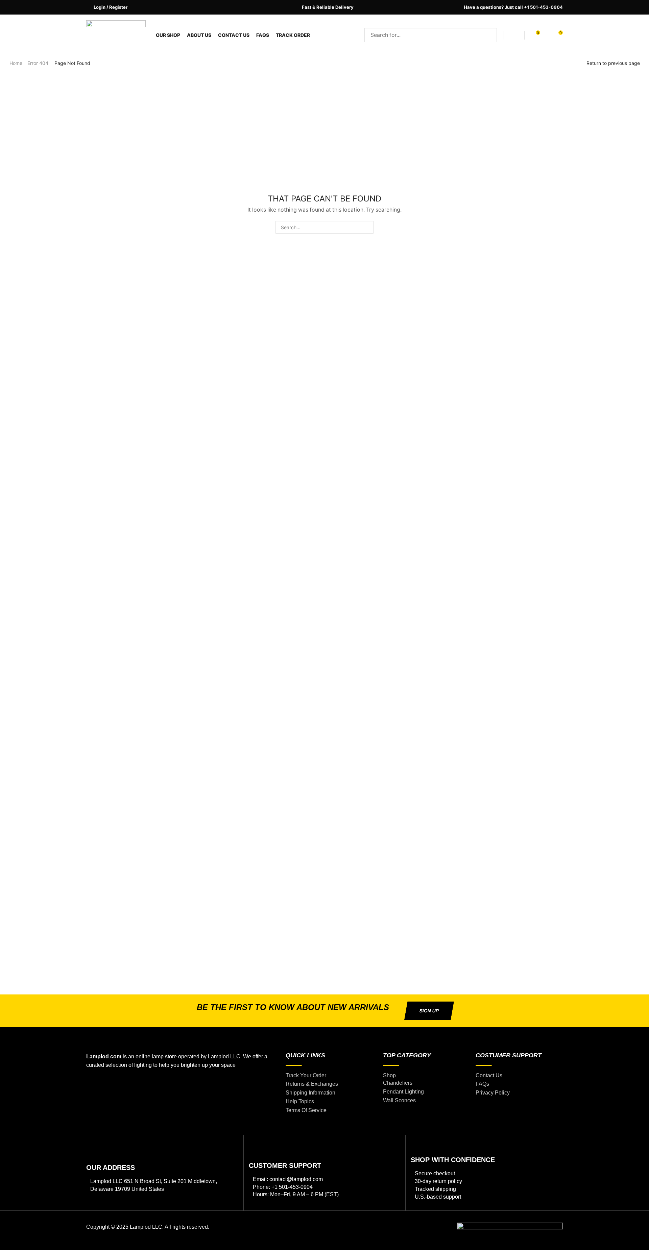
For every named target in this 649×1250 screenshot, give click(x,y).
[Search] (490, 35)
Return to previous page (613, 63)
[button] (106, 7)
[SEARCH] (367, 227)
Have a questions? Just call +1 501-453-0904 (513, 7)
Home (15, 63)
